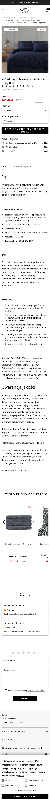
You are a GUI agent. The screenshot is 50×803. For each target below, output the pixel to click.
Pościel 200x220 (39, 20)
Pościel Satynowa (39, 22)
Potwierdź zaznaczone (25, 790)
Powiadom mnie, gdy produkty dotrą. (25, 130)
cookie (21, 775)
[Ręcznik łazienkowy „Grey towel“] (18, 522)
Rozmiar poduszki (10, 116)
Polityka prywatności (36, 690)
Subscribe (46, 754)
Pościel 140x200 (23, 22)
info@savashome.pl (15, 722)
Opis (4, 166)
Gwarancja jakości (23, 166)
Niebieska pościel (23, 20)
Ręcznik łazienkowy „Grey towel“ (18, 544)
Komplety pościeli (8, 18)
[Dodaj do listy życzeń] (47, 27)
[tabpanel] (25, 49)
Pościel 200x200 (8, 22)
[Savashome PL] (25, 10)
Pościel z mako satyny (26, 18)
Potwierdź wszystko (25, 796)
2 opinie (30, 86)
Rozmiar (6, 105)
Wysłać (25, 698)
